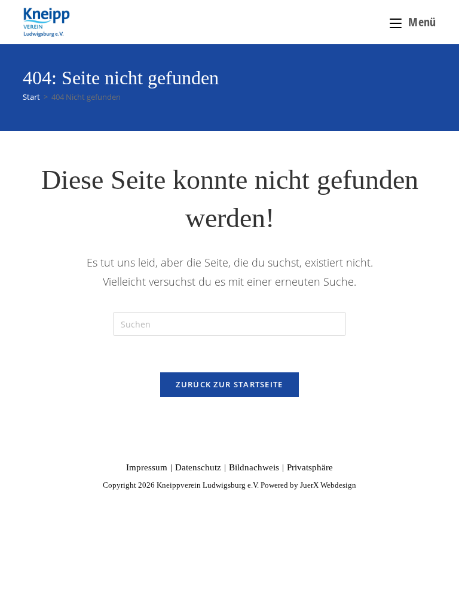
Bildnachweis (254, 467)
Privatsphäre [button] (310, 467)
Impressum (146, 467)
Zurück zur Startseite (229, 384)
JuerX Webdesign (328, 485)
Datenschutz (198, 467)
